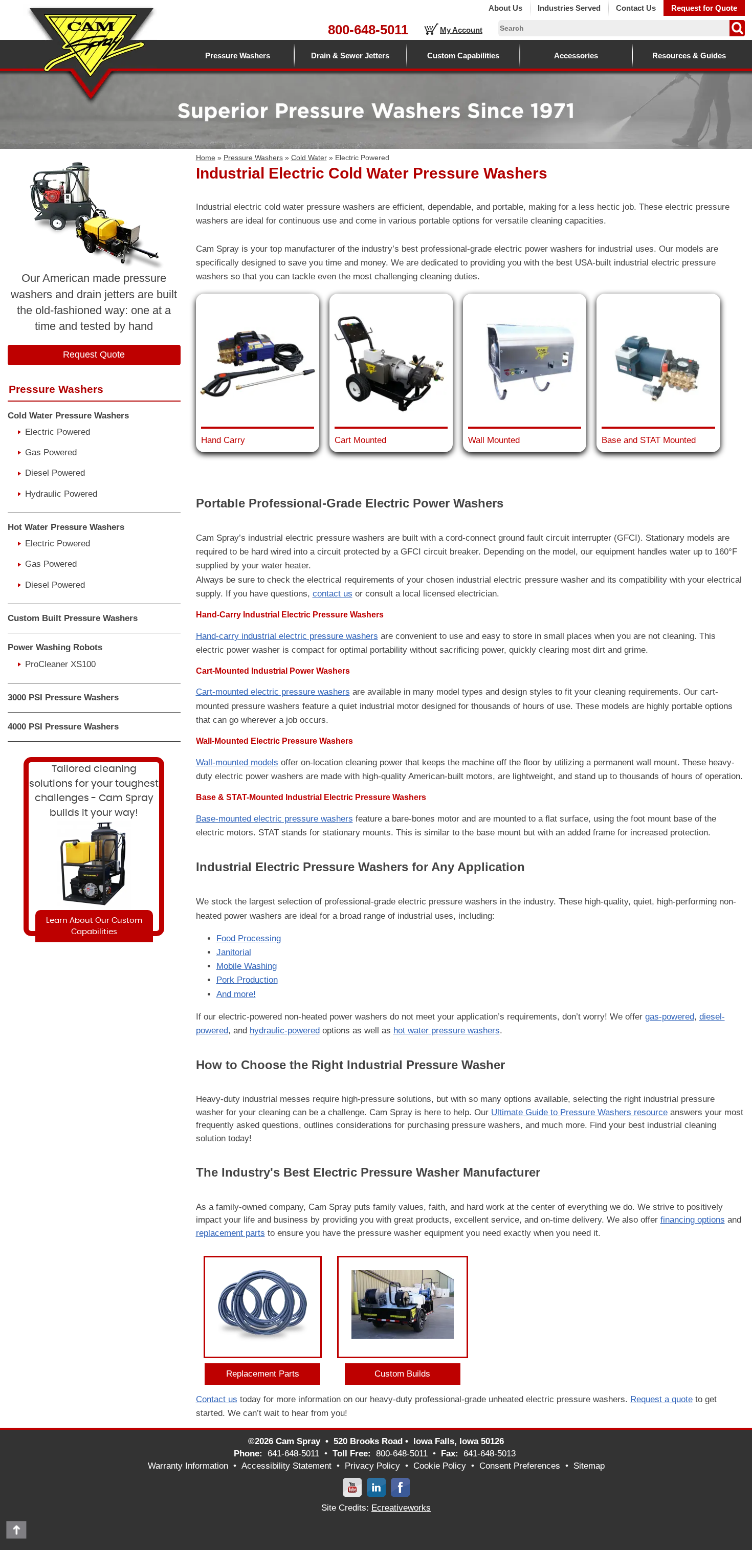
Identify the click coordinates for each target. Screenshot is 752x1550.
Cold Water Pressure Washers (68, 415)
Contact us (216, 1399)
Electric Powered (57, 432)
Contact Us (636, 8)
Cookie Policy (439, 1466)
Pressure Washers (237, 55)
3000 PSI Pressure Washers (63, 697)
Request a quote (661, 1399)
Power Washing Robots (55, 647)
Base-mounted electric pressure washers (274, 819)
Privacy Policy (372, 1466)
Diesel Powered (55, 473)
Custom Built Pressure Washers (73, 618)
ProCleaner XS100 (60, 664)
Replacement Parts (262, 1374)
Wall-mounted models (237, 762)
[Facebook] (400, 1487)
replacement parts (230, 1233)
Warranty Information (188, 1466)
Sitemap (589, 1466)
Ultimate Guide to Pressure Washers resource (579, 1112)
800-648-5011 (368, 29)
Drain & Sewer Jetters (350, 55)
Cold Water (309, 157)
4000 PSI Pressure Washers (63, 727)
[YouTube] (352, 1487)
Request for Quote (704, 8)
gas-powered (669, 1017)
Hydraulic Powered (61, 494)
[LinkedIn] (376, 1487)
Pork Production (247, 980)
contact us (332, 594)
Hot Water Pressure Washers (66, 527)
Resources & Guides (689, 55)
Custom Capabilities (463, 55)
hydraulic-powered (285, 1030)
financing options (692, 1220)
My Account (461, 30)
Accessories (576, 55)
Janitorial (233, 952)
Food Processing (248, 938)
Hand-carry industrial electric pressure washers (287, 636)
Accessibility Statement (286, 1466)
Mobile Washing (246, 966)
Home (205, 157)
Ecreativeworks (401, 1508)
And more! (236, 994)
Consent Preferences (519, 1466)
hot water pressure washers (446, 1030)
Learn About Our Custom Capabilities (94, 926)
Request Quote (94, 354)
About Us (505, 8)
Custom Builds (402, 1374)
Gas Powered (51, 452)
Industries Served (569, 8)
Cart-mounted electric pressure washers (273, 692)
